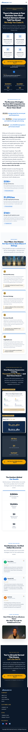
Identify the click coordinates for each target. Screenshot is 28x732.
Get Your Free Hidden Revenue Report (14, 62)
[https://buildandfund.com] (6, 2)
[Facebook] (3, 723)
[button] (26, 2)
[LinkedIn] (9, 723)
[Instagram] (6, 723)
